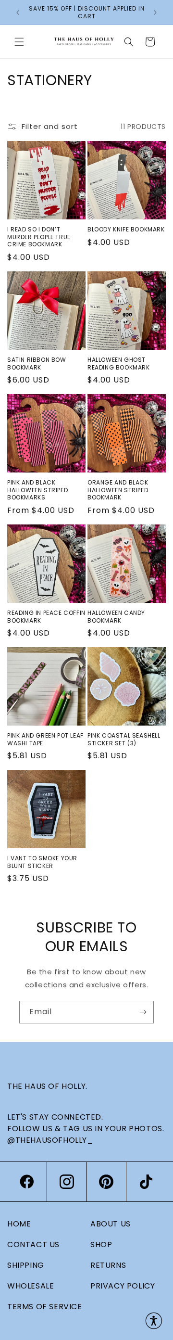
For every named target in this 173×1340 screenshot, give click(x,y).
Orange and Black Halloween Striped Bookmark (117, 490)
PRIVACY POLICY (122, 1285)
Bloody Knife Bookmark (126, 229)
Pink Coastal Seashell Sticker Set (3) (124, 739)
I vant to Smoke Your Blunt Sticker (42, 862)
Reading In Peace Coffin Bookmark (46, 616)
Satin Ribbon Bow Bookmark (36, 363)
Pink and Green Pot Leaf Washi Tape (45, 739)
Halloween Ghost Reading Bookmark (118, 363)
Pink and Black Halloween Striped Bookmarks (37, 490)
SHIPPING (25, 1265)
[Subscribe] (142, 1012)
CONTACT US (33, 1244)
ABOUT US (110, 1223)
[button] (19, 41)
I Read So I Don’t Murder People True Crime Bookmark (39, 237)
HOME (19, 1223)
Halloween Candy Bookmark (116, 616)
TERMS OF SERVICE (44, 1306)
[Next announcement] (155, 12)
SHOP (101, 1244)
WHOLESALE (30, 1285)
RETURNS (108, 1265)
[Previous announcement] (17, 12)
